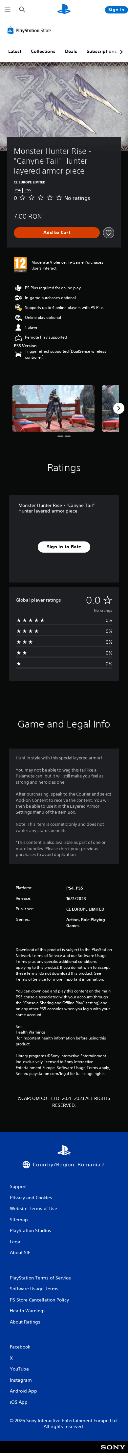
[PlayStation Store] (30, 30)
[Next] (118, 408)
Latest (14, 51)
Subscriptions (102, 51)
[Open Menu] (7, 10)
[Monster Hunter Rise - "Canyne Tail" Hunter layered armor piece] (53, 408)
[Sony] (113, 1451)
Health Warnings (31, 1032)
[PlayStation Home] (64, 10)
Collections (43, 51)
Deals (71, 51)
